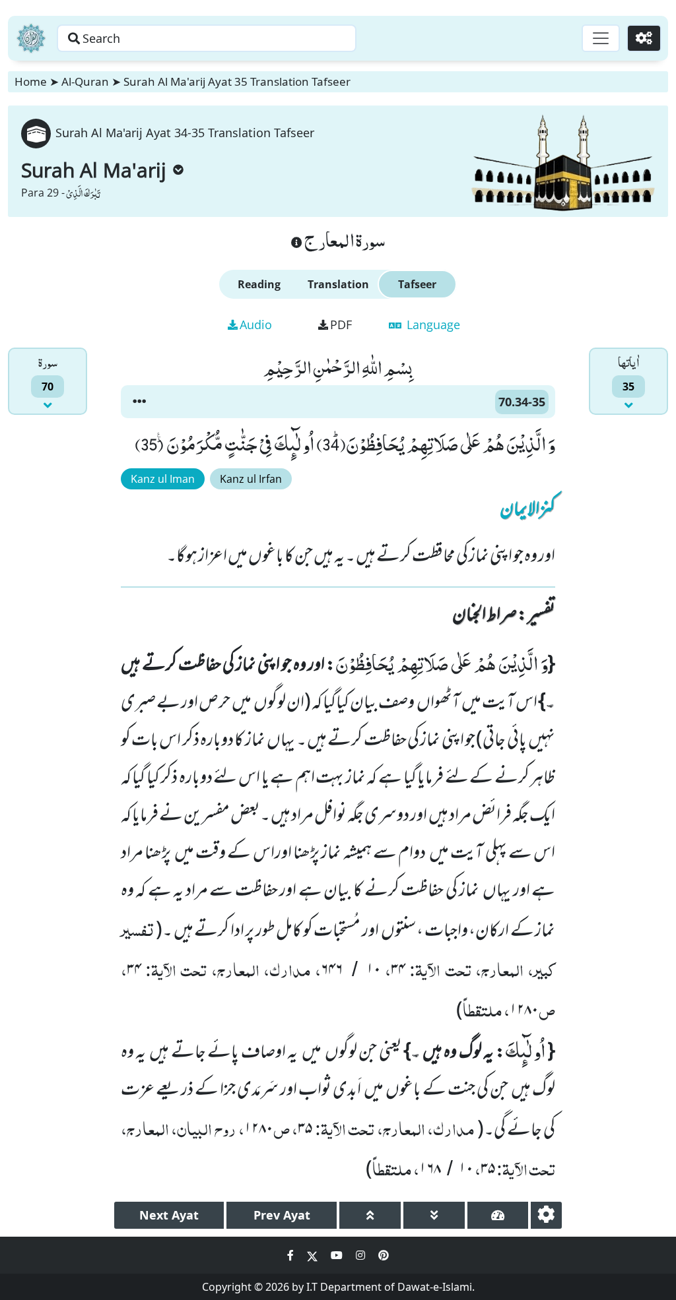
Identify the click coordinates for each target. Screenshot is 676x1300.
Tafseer (417, 284)
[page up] (370, 1215)
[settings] (546, 1215)
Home (31, 81)
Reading (259, 284)
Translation (338, 284)
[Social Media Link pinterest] (383, 1255)
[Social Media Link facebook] (291, 1255)
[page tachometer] (498, 1215)
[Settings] (643, 38)
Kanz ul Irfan (251, 479)
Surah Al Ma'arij (93, 169)
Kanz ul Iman (163, 479)
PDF (341, 324)
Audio (256, 324)
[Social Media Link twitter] (313, 1255)
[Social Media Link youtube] (338, 1255)
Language (431, 324)
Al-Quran (85, 81)
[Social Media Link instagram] (362, 1255)
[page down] (434, 1215)
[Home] (31, 38)
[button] (139, 402)
